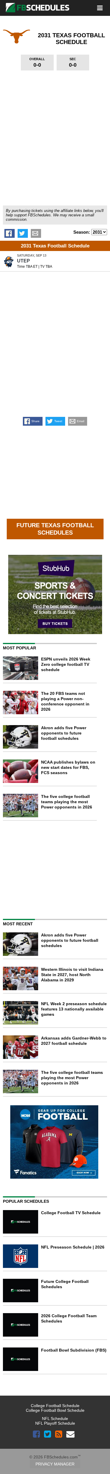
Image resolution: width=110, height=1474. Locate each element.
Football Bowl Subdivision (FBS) (73, 1350)
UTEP (23, 260)
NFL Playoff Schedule (55, 1423)
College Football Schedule (55, 1405)
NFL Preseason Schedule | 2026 (72, 1247)
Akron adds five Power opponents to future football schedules (63, 733)
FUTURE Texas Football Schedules (55, 529)
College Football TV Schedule (71, 1212)
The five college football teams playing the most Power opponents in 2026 (66, 801)
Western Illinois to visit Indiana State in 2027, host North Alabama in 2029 (72, 974)
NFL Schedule (55, 1418)
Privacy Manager (55, 1464)
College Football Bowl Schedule (55, 1410)
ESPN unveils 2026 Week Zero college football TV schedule (65, 664)
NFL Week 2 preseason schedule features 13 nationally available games (74, 1009)
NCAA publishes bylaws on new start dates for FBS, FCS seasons (68, 767)
